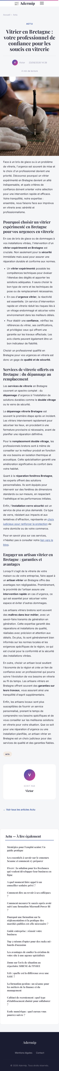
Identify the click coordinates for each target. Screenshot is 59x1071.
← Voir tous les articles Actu (19, 809)
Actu (15, 14)
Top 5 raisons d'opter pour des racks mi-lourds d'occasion (29, 943)
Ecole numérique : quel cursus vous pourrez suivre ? (26, 1013)
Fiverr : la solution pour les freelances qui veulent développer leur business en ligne (29, 872)
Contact (40, 1052)
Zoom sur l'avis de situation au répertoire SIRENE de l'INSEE (24, 964)
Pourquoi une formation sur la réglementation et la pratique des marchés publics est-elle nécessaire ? (27, 920)
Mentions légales (23, 1052)
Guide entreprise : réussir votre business (24, 932)
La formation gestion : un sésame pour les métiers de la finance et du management (28, 987)
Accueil (6, 14)
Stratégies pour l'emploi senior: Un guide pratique (26, 848)
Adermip (24, 3)
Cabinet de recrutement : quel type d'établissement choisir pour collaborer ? (28, 1001)
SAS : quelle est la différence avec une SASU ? (28, 975)
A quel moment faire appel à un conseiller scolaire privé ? (24, 883)
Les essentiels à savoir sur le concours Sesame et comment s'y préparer (28, 859)
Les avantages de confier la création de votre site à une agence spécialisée (28, 953)
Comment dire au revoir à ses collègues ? (29, 894)
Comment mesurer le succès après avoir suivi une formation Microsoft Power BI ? (29, 907)
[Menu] (42, 3)
